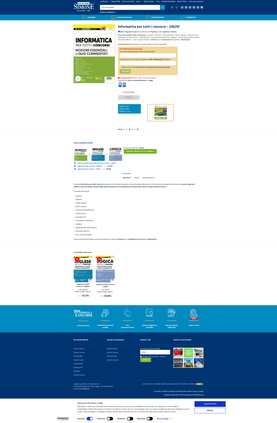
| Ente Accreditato (189, 384)
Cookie (201, 391)
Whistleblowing (198, 395)
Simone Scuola (79, 360)
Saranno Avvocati (113, 360)
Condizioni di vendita (175, 391)
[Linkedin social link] (194, 7)
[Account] (172, 7)
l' (153, 67)
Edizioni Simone (79, 349)
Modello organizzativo (171, 395)
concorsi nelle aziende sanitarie (104, 187)
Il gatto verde (78, 367)
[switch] (110, 418)
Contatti (164, 391)
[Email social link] (129, 129)
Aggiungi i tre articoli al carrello (140, 151)
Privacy (195, 391)
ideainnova (85, 389)
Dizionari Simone (79, 375)
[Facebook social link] (182, 7)
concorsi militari (86, 187)
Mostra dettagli (163, 419)
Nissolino (77, 371)
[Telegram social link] (201, 7)
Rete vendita (187, 391)
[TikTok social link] (198, 7)
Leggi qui (163, 356)
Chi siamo (157, 391)
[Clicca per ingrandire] (78, 78)
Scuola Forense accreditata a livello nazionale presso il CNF (162, 384)
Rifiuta (210, 410)
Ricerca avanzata (107, 12)
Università (137, 187)
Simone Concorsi (83, 325)
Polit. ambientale (186, 395)
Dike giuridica (78, 356)
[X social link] (186, 7)
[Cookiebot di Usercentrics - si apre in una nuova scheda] (62, 418)
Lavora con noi (194, 325)
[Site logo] (84, 9)
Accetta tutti (210, 404)
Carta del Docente (139, 80)
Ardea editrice (78, 364)
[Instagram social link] (190, 7)
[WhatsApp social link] (135, 129)
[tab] (127, 176)
